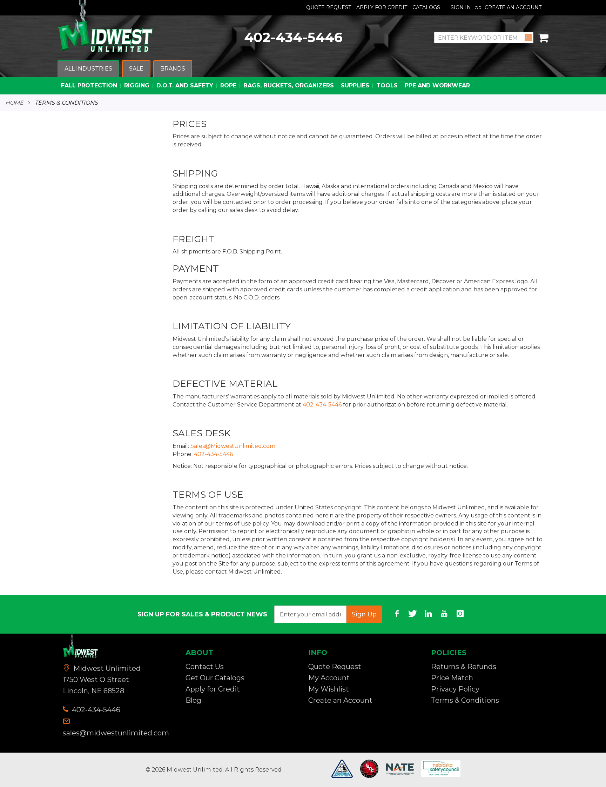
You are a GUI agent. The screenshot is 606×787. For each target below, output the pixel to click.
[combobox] (483, 37)
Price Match (452, 678)
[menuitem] (88, 69)
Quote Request (328, 7)
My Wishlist (328, 689)
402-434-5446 (293, 37)
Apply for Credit (213, 689)
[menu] (303, 77)
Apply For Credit (381, 7)
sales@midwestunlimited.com (116, 733)
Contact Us (205, 666)
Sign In (461, 7)
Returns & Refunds (463, 666)
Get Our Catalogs (215, 678)
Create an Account (513, 7)
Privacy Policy (455, 689)
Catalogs (426, 7)
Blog (193, 700)
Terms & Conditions (465, 700)
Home (14, 103)
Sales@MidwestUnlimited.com (232, 446)
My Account (329, 678)
